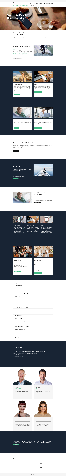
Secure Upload (37, 202)
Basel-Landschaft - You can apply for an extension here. (20, 53)
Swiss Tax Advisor (25, 5)
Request (16, 127)
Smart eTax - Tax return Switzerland (18, 5)
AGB (27, 461)
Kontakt (41, 467)
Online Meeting (37, 127)
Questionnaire (17, 271)
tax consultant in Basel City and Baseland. (39, 39)
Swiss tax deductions (49, 3)
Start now (15, 444)
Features (40, 3)
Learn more (16, 94)
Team (37, 3)
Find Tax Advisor (32, 3)
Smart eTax (21, 39)
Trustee (44, 3)
